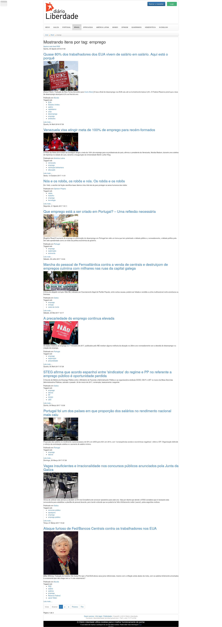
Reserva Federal (54, 595)
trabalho (51, 195)
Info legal (98, 616)
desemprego (52, 114)
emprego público (54, 517)
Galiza (56, 27)
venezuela (52, 163)
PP (49, 395)
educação (51, 170)
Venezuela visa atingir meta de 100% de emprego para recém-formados (99, 129)
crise (50, 111)
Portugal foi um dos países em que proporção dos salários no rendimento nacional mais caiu (107, 412)
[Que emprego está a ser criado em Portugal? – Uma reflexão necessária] (60, 225)
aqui (140, 624)
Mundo (115, 27)
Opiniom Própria (60, 188)
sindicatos (51, 118)
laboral (50, 392)
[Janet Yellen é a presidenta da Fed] (60, 553)
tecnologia (52, 200)
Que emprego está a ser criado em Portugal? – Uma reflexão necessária (99, 211)
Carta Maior (89, 92)
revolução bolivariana (56, 167)
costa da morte (53, 307)
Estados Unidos (54, 104)
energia (51, 304)
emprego (51, 116)
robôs (50, 193)
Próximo (75, 607)
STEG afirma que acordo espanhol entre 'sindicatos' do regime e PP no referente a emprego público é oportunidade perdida (107, 373)
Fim (82, 607)
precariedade (53, 360)
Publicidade (107, 616)
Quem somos (89, 616)
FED (49, 586)
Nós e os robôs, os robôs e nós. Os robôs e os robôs (84, 180)
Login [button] (172, 4)
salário (50, 107)
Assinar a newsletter (156, 4)
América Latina (102, 27)
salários (51, 591)
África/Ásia (88, 27)
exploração (52, 251)
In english (163, 27)
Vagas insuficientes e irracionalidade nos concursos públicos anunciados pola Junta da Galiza (111, 467)
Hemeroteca (150, 27)
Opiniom (124, 27)
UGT (49, 399)
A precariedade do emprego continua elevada (78, 318)
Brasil (77, 27)
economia (51, 253)
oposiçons (52, 512)
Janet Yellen (52, 598)
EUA (49, 102)
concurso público (54, 510)
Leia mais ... (47, 122)
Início (47, 27)
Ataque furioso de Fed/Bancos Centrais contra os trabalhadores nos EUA (100, 528)
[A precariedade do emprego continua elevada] (60, 332)
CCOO (50, 397)
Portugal (66, 27)
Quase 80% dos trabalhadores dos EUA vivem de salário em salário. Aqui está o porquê (105, 56)
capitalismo (52, 109)
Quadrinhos (136, 27)
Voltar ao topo (215, 622)
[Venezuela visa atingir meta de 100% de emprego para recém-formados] (60, 141)
